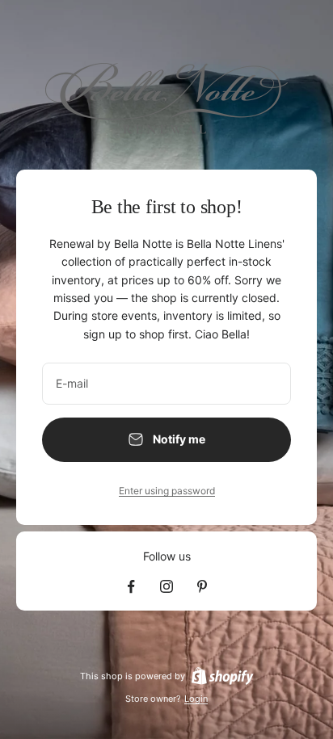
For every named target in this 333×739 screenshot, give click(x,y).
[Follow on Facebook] (131, 586)
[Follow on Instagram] (166, 586)
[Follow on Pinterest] (202, 586)
